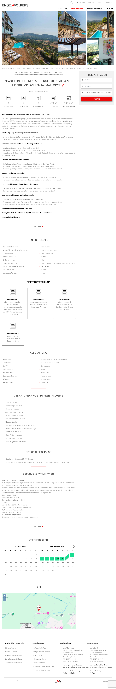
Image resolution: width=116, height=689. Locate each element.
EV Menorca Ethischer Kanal (42, 670)
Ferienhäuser (77, 9)
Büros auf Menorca (11, 651)
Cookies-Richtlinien (39, 663)
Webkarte (18, 681)
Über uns (91, 2)
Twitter (72, 671)
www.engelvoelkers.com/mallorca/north (75, 667)
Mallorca (26, 68)
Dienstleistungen (95, 9)
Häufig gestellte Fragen (40, 648)
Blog (99, 2)
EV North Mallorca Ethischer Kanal (43, 666)
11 (63, 558)
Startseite (62, 9)
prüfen (97, 99)
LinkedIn (72, 673)
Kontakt (110, 9)
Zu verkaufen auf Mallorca (13, 659)
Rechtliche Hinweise (10, 681)
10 (58, 558)
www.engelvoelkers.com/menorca (101, 667)
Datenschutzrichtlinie (39, 659)
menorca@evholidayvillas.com (100, 665)
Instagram (79, 671)
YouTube (65, 673)
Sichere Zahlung (38, 655)
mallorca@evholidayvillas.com (72, 665)
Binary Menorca (107, 681)
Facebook (66, 671)
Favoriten (82, 2)
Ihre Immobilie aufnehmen (13, 655)
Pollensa (35, 68)
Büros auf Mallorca (11, 648)
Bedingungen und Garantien (41, 651)
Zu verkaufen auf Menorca (13, 663)
